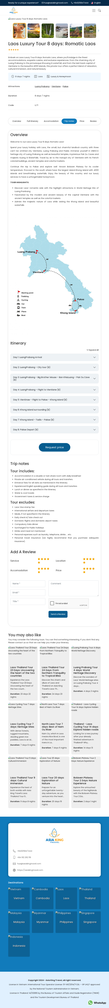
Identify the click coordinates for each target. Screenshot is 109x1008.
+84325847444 (81, 2)
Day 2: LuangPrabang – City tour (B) (31, 367)
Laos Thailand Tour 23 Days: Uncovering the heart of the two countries (22, 671)
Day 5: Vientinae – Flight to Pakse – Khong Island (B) (40, 399)
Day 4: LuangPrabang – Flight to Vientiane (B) (36, 389)
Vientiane (56, 86)
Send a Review (58, 614)
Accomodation (51, 121)
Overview (16, 121)
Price (82, 121)
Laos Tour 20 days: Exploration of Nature (53, 780)
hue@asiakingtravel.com (56, 2)
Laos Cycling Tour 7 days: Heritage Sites (22, 725)
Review (93, 121)
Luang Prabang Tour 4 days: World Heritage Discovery (86, 670)
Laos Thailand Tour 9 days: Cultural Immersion (22, 780)
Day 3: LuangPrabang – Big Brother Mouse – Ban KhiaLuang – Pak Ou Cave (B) (51, 378)
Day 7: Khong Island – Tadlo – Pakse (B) (33, 419)
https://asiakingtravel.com (30, 870)
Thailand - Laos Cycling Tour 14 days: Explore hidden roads (86, 726)
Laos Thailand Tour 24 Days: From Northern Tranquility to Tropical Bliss (54, 671)
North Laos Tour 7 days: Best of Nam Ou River (53, 726)
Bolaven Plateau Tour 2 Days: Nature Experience (85, 780)
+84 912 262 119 (24, 857)
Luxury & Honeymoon (61, 76)
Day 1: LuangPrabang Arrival (27, 357)
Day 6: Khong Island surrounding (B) (31, 409)
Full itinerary (32, 121)
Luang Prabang (42, 86)
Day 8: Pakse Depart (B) (25, 429)
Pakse (65, 86)
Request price (54, 447)
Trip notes (69, 121)
